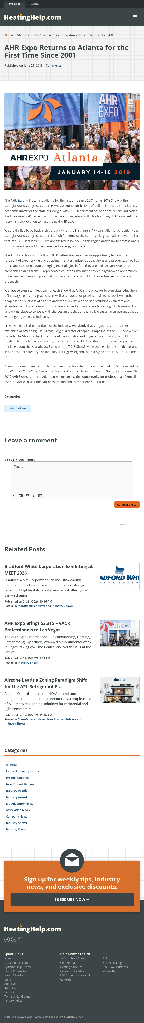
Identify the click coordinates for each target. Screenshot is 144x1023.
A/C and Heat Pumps (73, 958)
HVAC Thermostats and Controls (75, 977)
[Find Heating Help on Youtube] (13, 939)
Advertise (10, 988)
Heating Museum (71, 967)
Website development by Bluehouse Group (59, 1016)
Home (8, 958)
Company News (16, 816)
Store (7, 979)
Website (15, 4)
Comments (53, 65)
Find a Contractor (15, 971)
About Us (10, 984)
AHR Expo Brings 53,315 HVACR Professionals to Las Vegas (37, 626)
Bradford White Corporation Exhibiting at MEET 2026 (48, 569)
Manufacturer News (31, 606)
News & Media (18, 35)
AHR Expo (17, 200)
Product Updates (17, 777)
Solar (106, 958)
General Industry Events (22, 771)
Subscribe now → (72, 899)
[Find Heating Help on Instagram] (20, 939)
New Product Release (61, 719)
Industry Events (16, 829)
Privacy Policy (13, 1000)
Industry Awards (17, 797)
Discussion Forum (16, 963)
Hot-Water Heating (72, 971)
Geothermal (68, 963)
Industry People (16, 790)
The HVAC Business (115, 967)
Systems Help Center (17, 967)
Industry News (38, 35)
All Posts (11, 765)
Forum (34, 4)
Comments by (124, 524)
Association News (18, 810)
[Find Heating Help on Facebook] (7, 939)
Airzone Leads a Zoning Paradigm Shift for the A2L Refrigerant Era (45, 683)
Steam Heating (112, 963)
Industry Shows (62, 606)
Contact (9, 992)
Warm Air (109, 971)
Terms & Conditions (17, 996)
